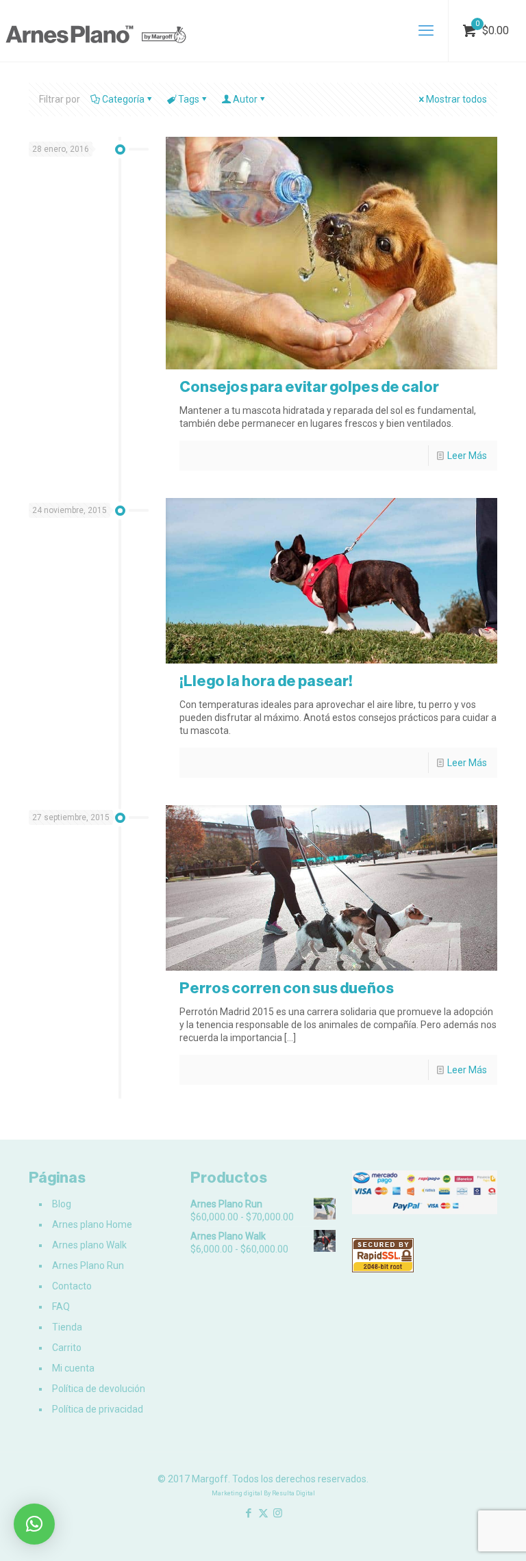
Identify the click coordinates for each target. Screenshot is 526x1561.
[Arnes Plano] (96, 31)
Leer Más (467, 455)
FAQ (61, 1306)
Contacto (72, 1286)
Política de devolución (98, 1388)
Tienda (67, 1327)
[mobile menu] (426, 30)
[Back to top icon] (460, 1533)
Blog (61, 1203)
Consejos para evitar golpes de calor (309, 387)
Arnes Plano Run (88, 1265)
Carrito (67, 1347)
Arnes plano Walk (89, 1244)
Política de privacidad (97, 1409)
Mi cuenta (73, 1368)
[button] (34, 1524)
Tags (188, 99)
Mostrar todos (456, 99)
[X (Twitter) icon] (263, 1513)
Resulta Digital (293, 1493)
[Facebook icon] (249, 1513)
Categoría (123, 99)
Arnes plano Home (92, 1224)
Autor (245, 99)
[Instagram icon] (278, 1513)
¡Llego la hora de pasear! (266, 681)
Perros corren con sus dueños (286, 988)
